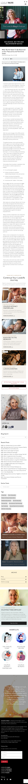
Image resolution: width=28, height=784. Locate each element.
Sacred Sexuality (17, 500)
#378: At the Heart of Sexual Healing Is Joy (11, 466)
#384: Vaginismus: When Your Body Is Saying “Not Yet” (14, 454)
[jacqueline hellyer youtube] (10, 779)
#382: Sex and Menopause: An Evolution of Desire (13, 458)
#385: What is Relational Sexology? (9, 452)
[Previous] (2, 696)
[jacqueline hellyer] (21, 637)
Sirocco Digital (8, 742)
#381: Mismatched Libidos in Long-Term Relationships (14, 459)
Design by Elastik (15, 742)
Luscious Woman (10, 369)
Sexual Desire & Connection (16, 506)
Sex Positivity (5, 506)
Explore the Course (8, 346)
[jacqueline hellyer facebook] (4, 779)
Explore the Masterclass (9, 315)
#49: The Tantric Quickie (14, 388)
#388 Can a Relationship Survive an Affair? (11, 445)
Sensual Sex (4, 503)
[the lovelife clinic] (7, 637)
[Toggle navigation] (25, 4)
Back (14, 385)
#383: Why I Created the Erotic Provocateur (11, 456)
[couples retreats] (21, 656)
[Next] (26, 696)
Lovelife (5, 767)
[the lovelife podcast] (14, 407)
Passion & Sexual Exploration (8, 497)
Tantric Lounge (5, 582)
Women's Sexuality (6, 508)
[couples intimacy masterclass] (7, 656)
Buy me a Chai (14, 623)
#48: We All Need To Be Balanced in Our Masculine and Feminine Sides (13, 51)
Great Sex (4, 495)
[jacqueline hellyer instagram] (7, 779)
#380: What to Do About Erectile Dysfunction (12, 461)
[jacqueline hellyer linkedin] (1, 779)
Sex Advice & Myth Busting (15, 503)
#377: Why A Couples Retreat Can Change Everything (13, 468)
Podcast (3, 579)
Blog (2, 576)
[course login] (26, 1)
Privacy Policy (3, 742)
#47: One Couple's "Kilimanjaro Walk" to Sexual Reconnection (14, 383)
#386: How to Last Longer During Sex (10, 450)
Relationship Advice (6, 500)
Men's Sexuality (12, 495)
